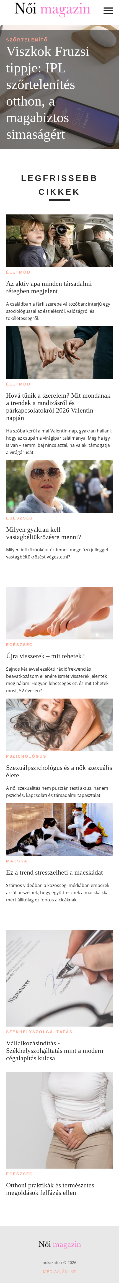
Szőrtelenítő (27, 40)
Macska (17, 861)
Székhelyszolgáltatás (39, 1032)
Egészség (19, 518)
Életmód (18, 272)
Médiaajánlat (59, 1271)
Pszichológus (26, 756)
